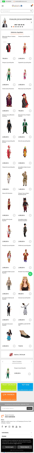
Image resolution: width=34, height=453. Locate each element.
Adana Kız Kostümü (7, 193)
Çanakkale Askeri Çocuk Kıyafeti (24, 167)
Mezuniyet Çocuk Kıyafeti (24, 88)
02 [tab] (13, 26)
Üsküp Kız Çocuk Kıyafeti (8, 167)
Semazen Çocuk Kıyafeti (24, 298)
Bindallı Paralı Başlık (23, 271)
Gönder (29, 408)
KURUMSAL (5, 433)
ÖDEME (4, 436)
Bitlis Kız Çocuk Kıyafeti (24, 141)
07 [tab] (22, 26)
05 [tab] (18, 26)
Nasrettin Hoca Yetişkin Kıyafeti (24, 115)
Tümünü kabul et (24, 447)
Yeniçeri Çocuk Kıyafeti (24, 36)
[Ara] (31, 10)
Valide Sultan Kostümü (8, 88)
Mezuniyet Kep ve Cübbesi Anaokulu (8, 37)
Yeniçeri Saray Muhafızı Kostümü (8, 115)
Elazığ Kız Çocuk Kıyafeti (8, 245)
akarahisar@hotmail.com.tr (21, 1)
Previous (2, 22)
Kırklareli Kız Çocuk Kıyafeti (7, 220)
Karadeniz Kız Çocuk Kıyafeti (7, 324)
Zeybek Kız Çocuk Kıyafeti (24, 62)
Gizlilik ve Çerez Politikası (17, 450)
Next (31, 22)
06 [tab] (20, 26)
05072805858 (8, 1)
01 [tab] (11, 26)
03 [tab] (15, 26)
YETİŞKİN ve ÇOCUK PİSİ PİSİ (24, 324)
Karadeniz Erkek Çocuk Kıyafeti (8, 298)
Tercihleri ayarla (9, 447)
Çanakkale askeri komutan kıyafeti (22, 220)
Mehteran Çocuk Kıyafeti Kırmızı (8, 141)
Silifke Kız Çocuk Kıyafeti (24, 245)
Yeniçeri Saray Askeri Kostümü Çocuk (23, 194)
